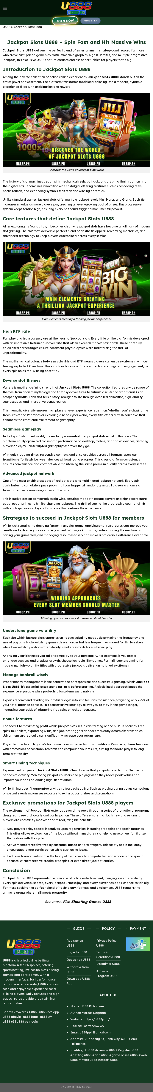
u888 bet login (27, 1021)
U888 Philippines (92, 1006)
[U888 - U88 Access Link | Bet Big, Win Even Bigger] (76, 8)
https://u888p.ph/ (97, 1019)
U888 (6, 27)
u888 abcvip (12, 1017)
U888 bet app (49, 1012)
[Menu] (5, 8)
